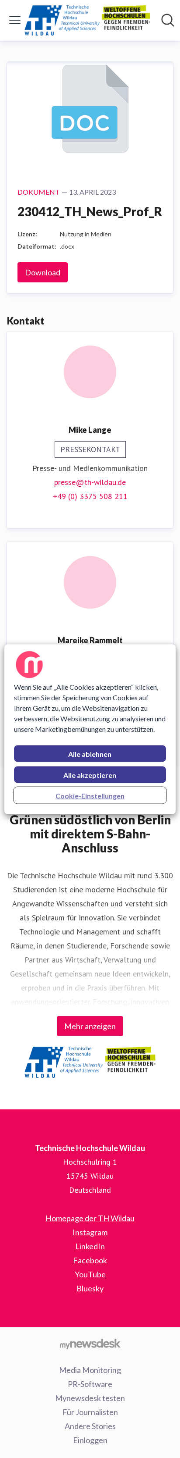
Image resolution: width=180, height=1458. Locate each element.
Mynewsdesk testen (90, 1398)
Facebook (90, 1260)
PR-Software (90, 1384)
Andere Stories (90, 1426)
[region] (89, 729)
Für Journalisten (90, 1412)
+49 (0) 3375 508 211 (90, 496)
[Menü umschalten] (14, 20)
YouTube (90, 1274)
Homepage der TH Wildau (90, 1218)
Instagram (90, 1232)
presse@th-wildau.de (90, 482)
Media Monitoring (90, 1370)
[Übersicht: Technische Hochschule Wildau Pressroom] (87, 20)
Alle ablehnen (89, 753)
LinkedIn (90, 1246)
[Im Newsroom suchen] (168, 20)
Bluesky (90, 1288)
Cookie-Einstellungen (90, 795)
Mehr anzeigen (90, 1026)
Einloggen (90, 1440)
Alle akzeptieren (89, 774)
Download (42, 272)
